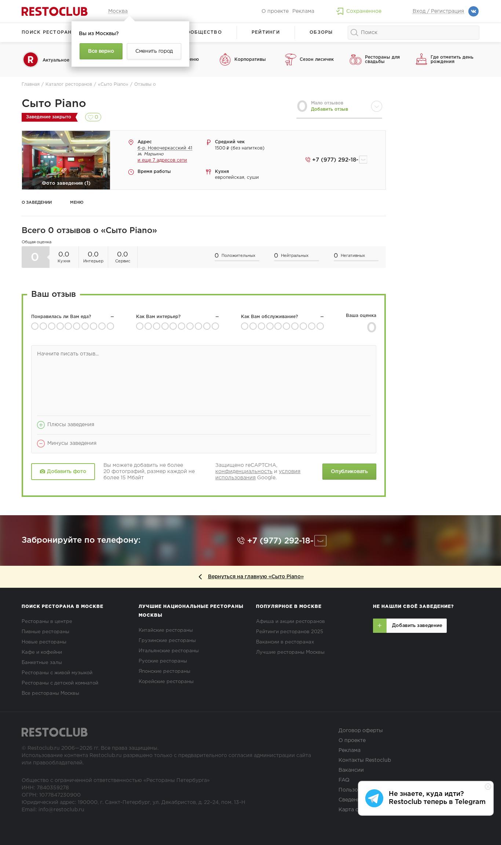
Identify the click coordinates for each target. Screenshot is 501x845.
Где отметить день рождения (452, 59)
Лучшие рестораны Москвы (290, 652)
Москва (118, 11)
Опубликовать (349, 471)
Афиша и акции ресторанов (290, 622)
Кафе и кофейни (42, 652)
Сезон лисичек (317, 60)
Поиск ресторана (49, 32)
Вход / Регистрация (438, 11)
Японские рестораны (164, 671)
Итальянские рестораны (169, 651)
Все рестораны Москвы (50, 693)
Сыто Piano (54, 104)
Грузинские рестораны (167, 641)
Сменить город (154, 51)
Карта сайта (354, 810)
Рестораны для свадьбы (382, 59)
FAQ (344, 780)
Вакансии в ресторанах (285, 642)
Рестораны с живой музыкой (57, 673)
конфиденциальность (244, 471)
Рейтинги (266, 32)
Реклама (303, 11)
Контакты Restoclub (365, 760)
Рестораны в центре (47, 622)
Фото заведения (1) (66, 183)
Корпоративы (250, 60)
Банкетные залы (42, 663)
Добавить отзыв (329, 109)
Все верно (101, 51)
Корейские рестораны (166, 682)
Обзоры (321, 32)
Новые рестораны (44, 642)
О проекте (275, 11)
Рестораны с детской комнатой (60, 683)
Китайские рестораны (166, 630)
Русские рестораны (163, 661)
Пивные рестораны (45, 632)
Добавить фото (66, 471)
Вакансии (351, 770)
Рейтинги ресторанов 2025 (289, 632)
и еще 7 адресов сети (162, 160)
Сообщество (202, 32)
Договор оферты (361, 730)
